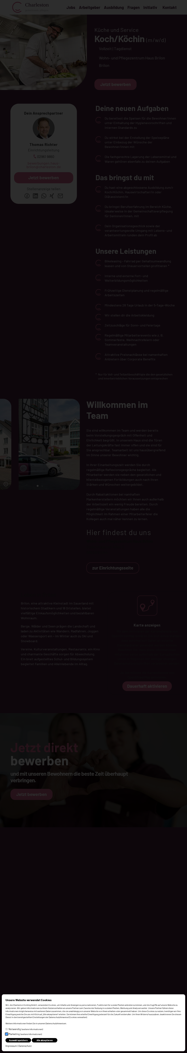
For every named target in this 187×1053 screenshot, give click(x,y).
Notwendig (26, 1029)
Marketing (25, 1034)
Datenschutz (25, 1045)
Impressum (11, 1045)
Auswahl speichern (18, 1040)
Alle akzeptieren (45, 1040)
